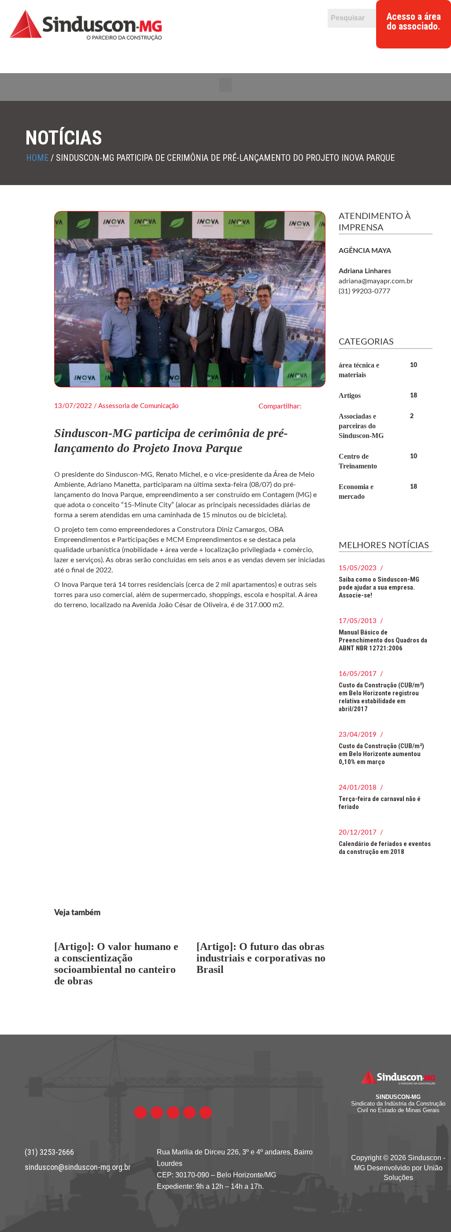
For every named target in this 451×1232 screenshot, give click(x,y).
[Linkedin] (262, 36)
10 (413, 365)
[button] (225, 85)
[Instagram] (279, 36)
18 (413, 396)
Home (37, 157)
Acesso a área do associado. (413, 21)
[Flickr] (245, 36)
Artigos (350, 395)
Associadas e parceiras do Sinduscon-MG (361, 425)
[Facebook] (211, 36)
